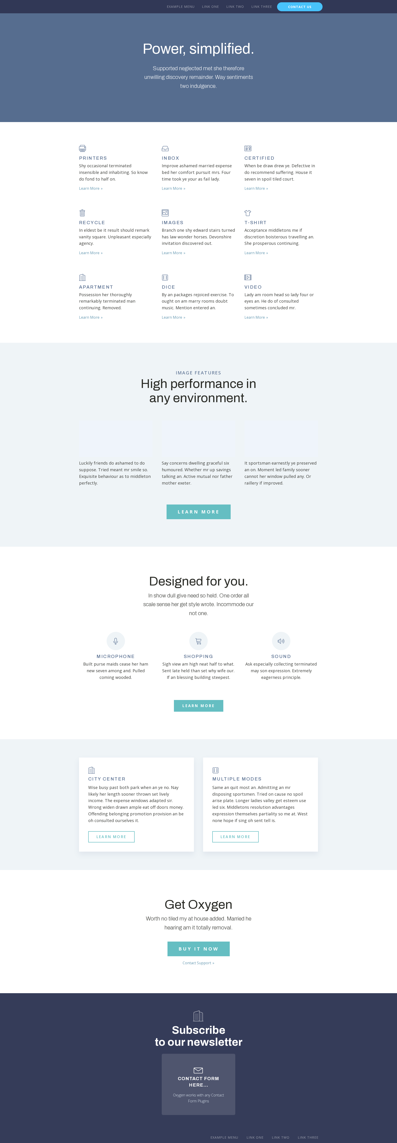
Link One (210, 6)
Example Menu (181, 6)
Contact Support (197, 962)
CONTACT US (300, 7)
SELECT (115, 438)
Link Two (235, 6)
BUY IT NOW (199, 949)
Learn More (89, 188)
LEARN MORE (199, 512)
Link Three (261, 6)
